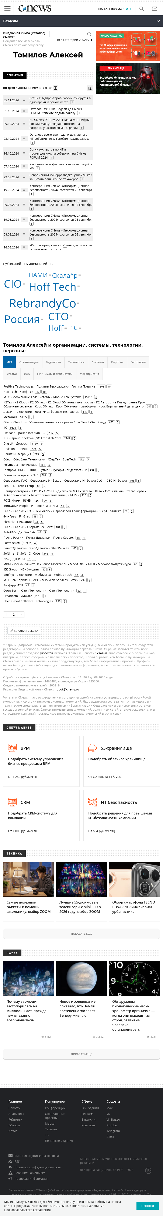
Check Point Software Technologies (28, 601)
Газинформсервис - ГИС (20, 475)
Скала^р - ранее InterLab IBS (24, 433)
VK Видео (113, 1119)
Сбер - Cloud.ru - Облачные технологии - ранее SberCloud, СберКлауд (54, 422)
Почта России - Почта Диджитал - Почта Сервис (38, 537)
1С (74, 327)
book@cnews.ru (68, 689)
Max (109, 1108)
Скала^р (64, 275)
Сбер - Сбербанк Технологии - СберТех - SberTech (39, 459)
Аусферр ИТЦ (13, 585)
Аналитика (16, 1114)
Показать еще (81, 934)
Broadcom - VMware (17, 596)
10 (109, 386)
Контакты (89, 1125)
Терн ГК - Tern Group (18, 486)
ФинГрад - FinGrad (16, 516)
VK (108, 1114)
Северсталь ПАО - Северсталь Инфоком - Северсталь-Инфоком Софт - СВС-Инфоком (65, 480)
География (138, 362)
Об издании (90, 1108)
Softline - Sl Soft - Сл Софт (21, 553)
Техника (51, 1129)
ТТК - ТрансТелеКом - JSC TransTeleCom (32, 438)
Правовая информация (31, 1179)
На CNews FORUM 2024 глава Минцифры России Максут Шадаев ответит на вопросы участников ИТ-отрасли (60, 124)
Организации (29, 362)
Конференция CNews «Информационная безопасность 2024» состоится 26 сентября (61, 188)
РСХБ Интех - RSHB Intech (22, 500)
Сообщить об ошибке (29, 1173)
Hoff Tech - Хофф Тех (18, 392)
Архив (12, 1131)
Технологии (76, 362)
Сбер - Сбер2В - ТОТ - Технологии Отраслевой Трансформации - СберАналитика (62, 511)
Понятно (147, 1206)
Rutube (112, 1125)
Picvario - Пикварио (17, 522)
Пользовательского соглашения (27, 1210)
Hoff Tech (52, 286)
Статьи (12, 374)
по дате (9, 88)
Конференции (55, 1108)
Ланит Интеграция (17, 454)
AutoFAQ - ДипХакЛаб (19, 532)
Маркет (50, 1123)
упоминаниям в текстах (35, 88)
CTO (58, 316)
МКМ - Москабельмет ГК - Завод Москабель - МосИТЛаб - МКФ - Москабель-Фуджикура (67, 564)
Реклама (88, 1114)
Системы (98, 362)
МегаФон (10, 417)
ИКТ (9, 362)
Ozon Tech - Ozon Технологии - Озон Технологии (38, 590)
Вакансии (89, 1119)
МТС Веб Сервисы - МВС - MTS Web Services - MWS (40, 580)
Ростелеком (11, 543)
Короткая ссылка (26, 631)
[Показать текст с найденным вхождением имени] (55, 88)
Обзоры (14, 1125)
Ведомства (53, 362)
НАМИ (38, 275)
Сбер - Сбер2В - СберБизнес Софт (28, 527)
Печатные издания (59, 1141)
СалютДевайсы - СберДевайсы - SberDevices (36, 548)
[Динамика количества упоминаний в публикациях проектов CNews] (90, 88)
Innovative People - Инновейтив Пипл (30, 506)
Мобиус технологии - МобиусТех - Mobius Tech (37, 575)
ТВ (47, 1135)
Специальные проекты (55, 1116)
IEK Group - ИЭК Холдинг (21, 569)
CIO (13, 283)
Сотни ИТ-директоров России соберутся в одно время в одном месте (60, 100)
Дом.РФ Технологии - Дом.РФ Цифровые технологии (41, 412)
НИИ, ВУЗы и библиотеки (55, 374)
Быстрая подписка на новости (36, 1156)
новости (47, 653)
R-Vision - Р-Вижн (15, 449)
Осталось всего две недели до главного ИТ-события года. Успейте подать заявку (59, 136)
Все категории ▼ (75, 40)
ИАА (27, 374)
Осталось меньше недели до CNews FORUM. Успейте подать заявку (56, 111)
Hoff (55, 328)
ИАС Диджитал (14, 559)
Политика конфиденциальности (37, 1167)
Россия (22, 319)
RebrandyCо (42, 303)
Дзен (110, 1137)
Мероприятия (89, 374)
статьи (102, 653)
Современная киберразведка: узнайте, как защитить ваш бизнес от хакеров (61, 177)
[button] (141, 9)
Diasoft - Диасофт (16, 443)
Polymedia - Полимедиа (20, 465)
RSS (17, 1161)
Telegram (113, 1131)
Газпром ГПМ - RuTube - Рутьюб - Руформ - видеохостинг (45, 470)
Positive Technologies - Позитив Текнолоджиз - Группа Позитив (49, 386)
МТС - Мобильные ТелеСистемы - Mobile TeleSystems (42, 397)
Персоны (117, 362)
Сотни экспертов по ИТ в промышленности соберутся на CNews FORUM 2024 (58, 153)
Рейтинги (15, 1119)
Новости (14, 1108)
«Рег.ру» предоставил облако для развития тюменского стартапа (61, 247)
